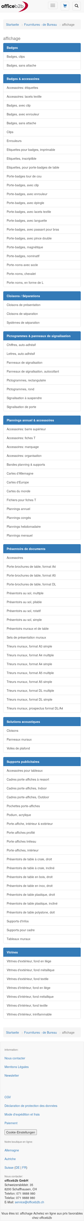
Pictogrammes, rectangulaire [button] (26, 380)
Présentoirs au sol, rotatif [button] (24, 611)
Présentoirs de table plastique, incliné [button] (32, 903)
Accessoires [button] (15, 557)
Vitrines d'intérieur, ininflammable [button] (29, 1014)
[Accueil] (15, 5)
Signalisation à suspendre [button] (24, 398)
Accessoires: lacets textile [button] (24, 96)
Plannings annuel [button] (18, 509)
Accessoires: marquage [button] (23, 447)
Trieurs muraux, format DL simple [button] (29, 699)
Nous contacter (15, 1058)
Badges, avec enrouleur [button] (23, 114)
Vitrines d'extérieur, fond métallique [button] (30, 970)
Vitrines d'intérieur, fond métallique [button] (30, 996)
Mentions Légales (17, 1067)
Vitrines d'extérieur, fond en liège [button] (29, 961)
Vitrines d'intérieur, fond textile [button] (27, 1005)
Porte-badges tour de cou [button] (24, 176)
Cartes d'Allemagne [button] (20, 473)
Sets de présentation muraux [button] (26, 637)
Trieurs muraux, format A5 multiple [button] (30, 673)
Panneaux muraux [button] (19, 739)
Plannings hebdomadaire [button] (24, 526)
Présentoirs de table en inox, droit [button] (30, 885)
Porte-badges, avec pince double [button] (29, 238)
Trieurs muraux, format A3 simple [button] (29, 646)
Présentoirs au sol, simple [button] (24, 619)
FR (24, 1167)
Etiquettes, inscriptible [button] (21, 158)
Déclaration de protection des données (31, 1105)
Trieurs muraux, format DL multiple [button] (30, 690)
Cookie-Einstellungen (20, 1132)
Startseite (12, 24)
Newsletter (12, 1075)
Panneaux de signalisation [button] (24, 362)
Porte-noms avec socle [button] (22, 265)
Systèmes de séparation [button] (23, 322)
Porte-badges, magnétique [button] (25, 247)
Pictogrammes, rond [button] (20, 389)
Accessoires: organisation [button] (24, 455)
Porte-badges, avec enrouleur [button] (27, 194)
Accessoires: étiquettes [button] (22, 87)
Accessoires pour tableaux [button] (25, 770)
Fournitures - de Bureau (40, 24)
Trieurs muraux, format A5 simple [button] (29, 681)
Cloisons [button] (12, 730)
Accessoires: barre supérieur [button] (26, 429)
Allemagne (12, 1150)
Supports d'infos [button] (18, 921)
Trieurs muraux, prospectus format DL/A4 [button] (35, 708)
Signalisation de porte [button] (21, 407)
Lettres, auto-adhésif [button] (21, 353)
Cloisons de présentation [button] (23, 305)
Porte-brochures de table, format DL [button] (31, 584)
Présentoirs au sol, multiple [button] (25, 593)
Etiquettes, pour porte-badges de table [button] (33, 167)
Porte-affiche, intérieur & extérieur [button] (30, 823)
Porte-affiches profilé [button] (21, 832)
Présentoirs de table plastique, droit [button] (31, 894)
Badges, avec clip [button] (19, 105)
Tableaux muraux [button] (18, 939)
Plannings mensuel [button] (20, 535)
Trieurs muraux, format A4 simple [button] (29, 664)
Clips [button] (10, 132)
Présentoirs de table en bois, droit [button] (30, 877)
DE (18, 1167)
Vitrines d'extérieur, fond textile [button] (27, 979)
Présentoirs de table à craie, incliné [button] (30, 868)
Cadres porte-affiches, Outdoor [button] (28, 797)
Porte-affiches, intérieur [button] (23, 850)
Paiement (11, 1123)
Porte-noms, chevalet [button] (21, 273)
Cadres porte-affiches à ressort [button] (28, 779)
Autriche (10, 1159)
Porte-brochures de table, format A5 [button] (31, 575)
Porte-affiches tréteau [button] (21, 841)
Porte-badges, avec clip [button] (23, 185)
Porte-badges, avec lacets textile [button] (29, 211)
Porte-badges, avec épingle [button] (25, 203)
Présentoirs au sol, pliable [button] (24, 602)
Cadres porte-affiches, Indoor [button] (27, 788)
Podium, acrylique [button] (19, 815)
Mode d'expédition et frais (22, 1114)
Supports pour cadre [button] (21, 930)
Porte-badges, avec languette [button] (27, 220)
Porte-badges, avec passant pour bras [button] (33, 229)
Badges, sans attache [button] (21, 65)
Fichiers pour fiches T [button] (21, 500)
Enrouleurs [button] (14, 141)
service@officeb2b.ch (29, 1202)
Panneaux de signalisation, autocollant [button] (33, 371)
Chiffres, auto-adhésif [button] (21, 345)
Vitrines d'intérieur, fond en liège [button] (28, 987)
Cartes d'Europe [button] (18, 482)
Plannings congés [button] (19, 517)
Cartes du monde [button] (18, 491)
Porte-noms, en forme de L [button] (25, 282)
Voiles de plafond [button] (18, 748)
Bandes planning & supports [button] (26, 464)
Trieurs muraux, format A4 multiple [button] (30, 655)
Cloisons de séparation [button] (22, 313)
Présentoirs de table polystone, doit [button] (31, 912)
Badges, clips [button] (16, 56)
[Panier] (65, 6)
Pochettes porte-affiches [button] (23, 806)
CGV (8, 1097)
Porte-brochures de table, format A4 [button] (31, 566)
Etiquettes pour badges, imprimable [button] (31, 149)
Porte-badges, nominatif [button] (23, 256)
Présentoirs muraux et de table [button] (28, 628)
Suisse (9, 1167)
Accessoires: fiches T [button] (21, 438)
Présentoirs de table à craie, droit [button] (29, 859)
